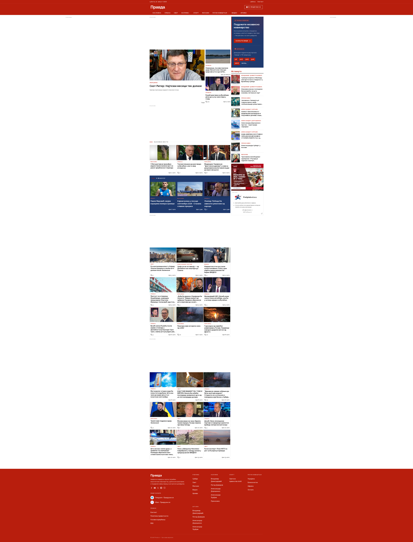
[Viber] (164, 488)
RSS (151, 523)
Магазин (205, 13)
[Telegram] (161, 488)
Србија (167, 13)
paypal (244, 63)
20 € (246, 59)
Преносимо (215, 501)
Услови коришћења (157, 519)
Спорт (196, 13)
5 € (236, 59)
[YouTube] (155, 488)
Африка (251, 486)
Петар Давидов (217, 485)
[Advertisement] (74, 51)
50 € (252, 59)
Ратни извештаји (220, 13)
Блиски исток (253, 482)
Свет (176, 13)
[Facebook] (151, 488)
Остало (251, 490)
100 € (237, 63)
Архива (244, 13)
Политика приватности (159, 516)
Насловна (157, 13)
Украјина (251, 479)
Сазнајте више (242, 41)
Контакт (261, 1)
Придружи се (255, 7)
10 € (241, 59)
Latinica (252, 1)
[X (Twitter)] (158, 488)
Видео (234, 13)
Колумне (185, 13)
